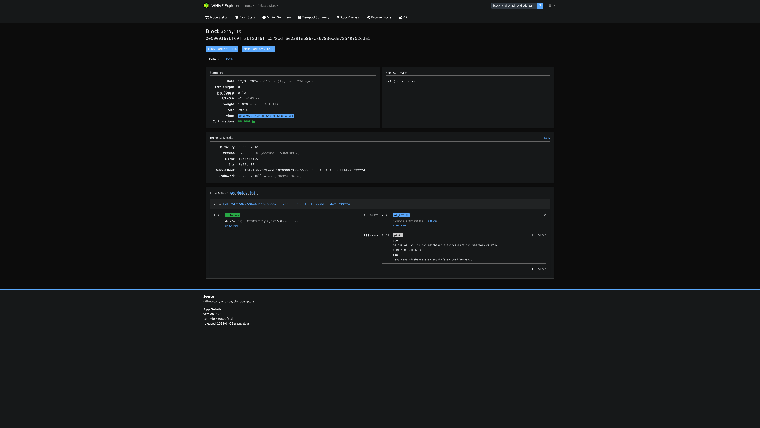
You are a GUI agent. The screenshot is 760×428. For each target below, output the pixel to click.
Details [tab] (214, 59)
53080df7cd (224, 318)
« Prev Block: (222, 49)
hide (547, 138)
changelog (241, 323)
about (432, 220)
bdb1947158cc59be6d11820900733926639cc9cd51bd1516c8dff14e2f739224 (286, 204)
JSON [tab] (229, 59)
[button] (249, 6)
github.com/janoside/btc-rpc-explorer (229, 301)
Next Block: (258, 49)
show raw (231, 225)
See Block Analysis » (244, 192)
